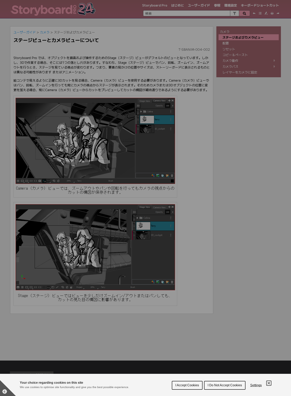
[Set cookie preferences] (8, 388)
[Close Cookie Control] (268, 383)
